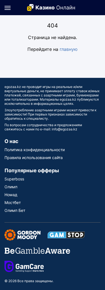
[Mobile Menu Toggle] (7, 7)
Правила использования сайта (33, 157)
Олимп (10, 186)
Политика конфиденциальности (34, 149)
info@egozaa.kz (64, 129)
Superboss (14, 178)
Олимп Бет (14, 210)
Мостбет (12, 202)
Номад (10, 194)
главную (69, 49)
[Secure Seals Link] (22, 234)
